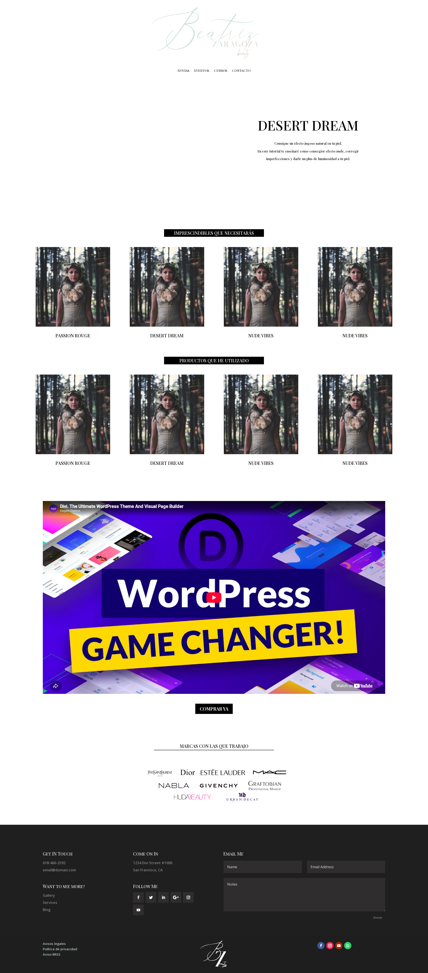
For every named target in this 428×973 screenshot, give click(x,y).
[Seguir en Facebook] (138, 897)
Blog (46, 909)
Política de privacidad (60, 949)
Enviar (377, 917)
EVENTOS (201, 71)
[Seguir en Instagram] (188, 897)
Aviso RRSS (51, 954)
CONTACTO (241, 71)
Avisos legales (54, 943)
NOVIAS (183, 71)
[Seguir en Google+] (176, 897)
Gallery (49, 895)
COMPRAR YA (214, 709)
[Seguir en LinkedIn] (163, 897)
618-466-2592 (54, 862)
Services (50, 902)
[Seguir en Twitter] (151, 897)
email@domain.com (59, 870)
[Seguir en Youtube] (138, 910)
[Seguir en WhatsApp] (347, 945)
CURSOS (220, 71)
